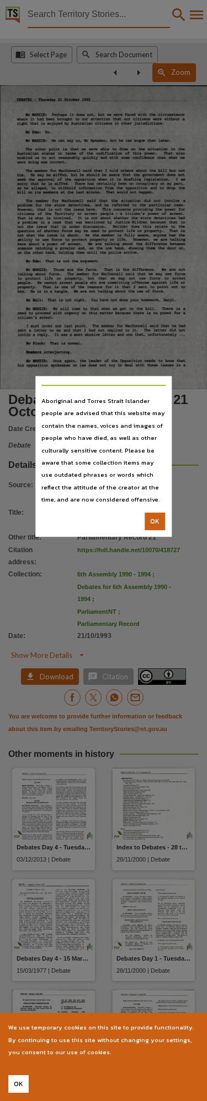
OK (155, 521)
